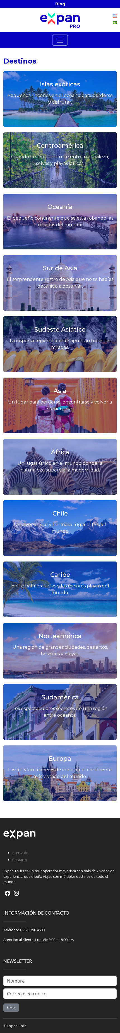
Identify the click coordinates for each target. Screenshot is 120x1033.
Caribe (60, 574)
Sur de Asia (60, 268)
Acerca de (20, 852)
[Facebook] (7, 893)
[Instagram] (16, 893)
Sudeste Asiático (60, 329)
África (60, 452)
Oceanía (60, 206)
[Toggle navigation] (60, 40)
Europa (60, 758)
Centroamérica (60, 145)
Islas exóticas (60, 84)
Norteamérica (60, 636)
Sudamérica (60, 697)
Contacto (19, 859)
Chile (60, 513)
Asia (60, 390)
